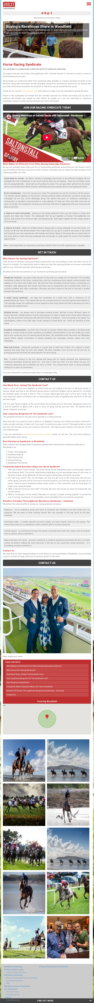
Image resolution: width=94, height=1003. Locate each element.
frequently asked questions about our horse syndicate (30, 687)
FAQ (8, 983)
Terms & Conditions (60, 967)
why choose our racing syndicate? (21, 670)
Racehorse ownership (13, 967)
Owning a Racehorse (14, 981)
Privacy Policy (45, 967)
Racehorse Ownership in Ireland (38, 434)
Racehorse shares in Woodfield (17, 986)
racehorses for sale (29, 91)
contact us (11, 695)
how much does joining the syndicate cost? (25, 674)
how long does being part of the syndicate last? (27, 678)
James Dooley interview (16, 972)
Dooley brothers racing (13, 970)
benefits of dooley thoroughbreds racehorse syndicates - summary (35, 691)
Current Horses (12, 992)
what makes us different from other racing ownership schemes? (34, 666)
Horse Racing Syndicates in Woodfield (21, 978)
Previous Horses (13, 995)
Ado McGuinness (13, 1000)
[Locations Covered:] (4, 4)
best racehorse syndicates (18, 682)
